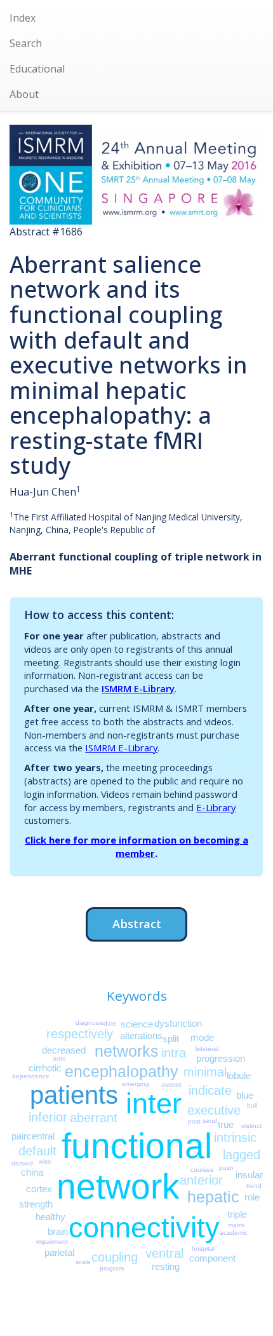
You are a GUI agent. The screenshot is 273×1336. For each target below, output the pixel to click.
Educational (37, 69)
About (24, 94)
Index (23, 18)
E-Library (216, 807)
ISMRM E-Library (138, 688)
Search (26, 43)
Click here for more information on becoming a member (136, 846)
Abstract (136, 923)
